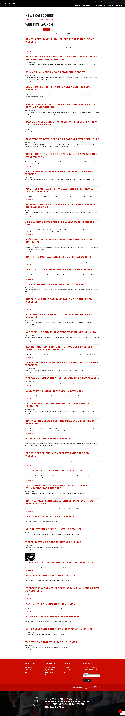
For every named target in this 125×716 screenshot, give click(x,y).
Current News (35, 19)
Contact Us (120, 1)
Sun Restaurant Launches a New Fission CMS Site (59, 629)
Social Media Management (49, 672)
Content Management (29, 669)
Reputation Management (48, 674)
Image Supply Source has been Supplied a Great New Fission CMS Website (61, 123)
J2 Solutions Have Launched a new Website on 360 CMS (59, 223)
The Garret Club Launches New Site (49, 516)
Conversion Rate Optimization (49, 667)
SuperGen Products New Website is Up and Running (60, 332)
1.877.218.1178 (88, 2)
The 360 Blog (65, 672)
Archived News (42, 19)
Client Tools (118, 5)
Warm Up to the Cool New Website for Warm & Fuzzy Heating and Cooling (61, 106)
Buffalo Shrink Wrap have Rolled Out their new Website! (58, 300)
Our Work (77, 5)
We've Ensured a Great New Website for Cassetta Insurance (59, 241)
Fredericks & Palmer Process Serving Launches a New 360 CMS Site (62, 589)
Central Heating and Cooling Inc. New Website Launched (57, 405)
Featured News (28, 19)
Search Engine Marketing (48, 669)
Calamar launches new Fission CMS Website (55, 72)
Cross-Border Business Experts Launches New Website (57, 454)
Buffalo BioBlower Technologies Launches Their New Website (59, 422)
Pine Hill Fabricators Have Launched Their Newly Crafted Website (59, 190)
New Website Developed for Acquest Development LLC (62, 139)
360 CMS (26, 674)
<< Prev (56, 35)
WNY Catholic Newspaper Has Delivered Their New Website (59, 173)
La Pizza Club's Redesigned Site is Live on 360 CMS (59, 562)
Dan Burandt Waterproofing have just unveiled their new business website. (58, 348)
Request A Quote (109, 1)
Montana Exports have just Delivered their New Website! (58, 316)
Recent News (65, 670)
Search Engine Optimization (49, 666)
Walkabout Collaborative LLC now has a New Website (62, 377)
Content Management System (31, 686)
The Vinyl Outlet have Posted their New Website (58, 269)
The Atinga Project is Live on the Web (51, 642)
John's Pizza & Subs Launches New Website (54, 470)
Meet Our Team (66, 667)
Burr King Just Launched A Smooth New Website (58, 256)
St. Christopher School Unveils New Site (53, 529)
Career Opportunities (67, 669)
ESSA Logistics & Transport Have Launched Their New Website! (62, 364)
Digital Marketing (100, 5)
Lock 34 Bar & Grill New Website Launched (54, 390)
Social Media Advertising (48, 670)
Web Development (87, 5)
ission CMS (27, 672)
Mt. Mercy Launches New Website (47, 438)
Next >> (69, 35)
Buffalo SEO (50, 686)
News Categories (49, 19)
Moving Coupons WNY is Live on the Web (52, 616)
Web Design (27, 666)
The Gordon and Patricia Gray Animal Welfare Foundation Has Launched (57, 487)
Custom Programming (29, 667)
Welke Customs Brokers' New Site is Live (53, 542)
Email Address (85, 673)
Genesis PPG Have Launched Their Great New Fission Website (60, 40)
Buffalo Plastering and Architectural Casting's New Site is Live (59, 502)
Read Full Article (29, 51)
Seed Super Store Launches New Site (50, 575)
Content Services (28, 670)
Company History (66, 666)
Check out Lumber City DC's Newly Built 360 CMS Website (58, 88)
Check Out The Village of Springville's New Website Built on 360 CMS (61, 155)
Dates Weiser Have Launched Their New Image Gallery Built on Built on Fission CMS (62, 58)
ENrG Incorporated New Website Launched (54, 284)
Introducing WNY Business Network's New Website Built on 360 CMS (60, 206)
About (110, 5)
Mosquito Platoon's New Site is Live (50, 603)
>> (66, 35)
